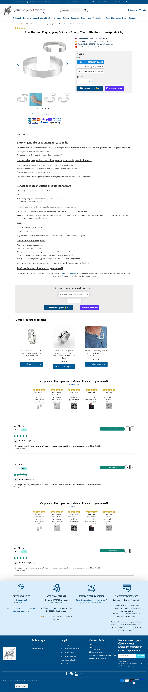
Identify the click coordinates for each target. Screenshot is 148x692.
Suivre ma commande (98, 645)
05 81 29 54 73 (95, 647)
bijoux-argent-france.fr (15, 681)
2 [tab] (40, 108)
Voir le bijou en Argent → (31, 364)
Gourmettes (86, 18)
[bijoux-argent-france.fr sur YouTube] (76, 675)
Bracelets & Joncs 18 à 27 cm (28, 24)
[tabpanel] (22, 99)
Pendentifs (96, 18)
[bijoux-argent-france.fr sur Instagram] (71, 675)
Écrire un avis (112, 429)
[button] (20, 28)
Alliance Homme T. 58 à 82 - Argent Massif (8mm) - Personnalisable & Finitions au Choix (63, 354)
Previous (18, 63)
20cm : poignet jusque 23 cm (90, 71)
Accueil (18, 18)
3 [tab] (43, 108)
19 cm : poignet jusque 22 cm (90, 67)
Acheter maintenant (115, 88)
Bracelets (75, 18)
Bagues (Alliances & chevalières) (36, 18)
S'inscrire (140, 655)
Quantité (80, 77)
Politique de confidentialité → (126, 665)
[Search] (85, 10)
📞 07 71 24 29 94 (95, 650)
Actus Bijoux (121, 18)
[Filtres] (127, 428)
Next (67, 63)
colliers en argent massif (70, 273)
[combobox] (74, 10)
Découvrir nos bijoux (39, 645)
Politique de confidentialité (70, 656)
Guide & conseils (37, 648)
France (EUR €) (20, 686)
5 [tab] (48, 108)
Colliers (66, 18)
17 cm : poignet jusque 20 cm (90, 62)
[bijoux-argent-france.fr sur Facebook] (66, 675)
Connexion (133, 10)
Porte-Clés (110, 18)
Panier (144, 10)
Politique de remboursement (70, 648)
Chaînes (57, 18)
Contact (132, 18)
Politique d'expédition (68, 652)
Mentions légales (66, 664)
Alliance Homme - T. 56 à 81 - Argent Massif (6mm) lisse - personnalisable (31, 353)
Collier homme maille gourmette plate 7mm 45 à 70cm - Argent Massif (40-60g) (96, 353)
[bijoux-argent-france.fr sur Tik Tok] (80, 675)
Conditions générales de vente (71, 645)
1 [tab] (37, 108)
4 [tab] (46, 108)
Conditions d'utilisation (68, 660)
